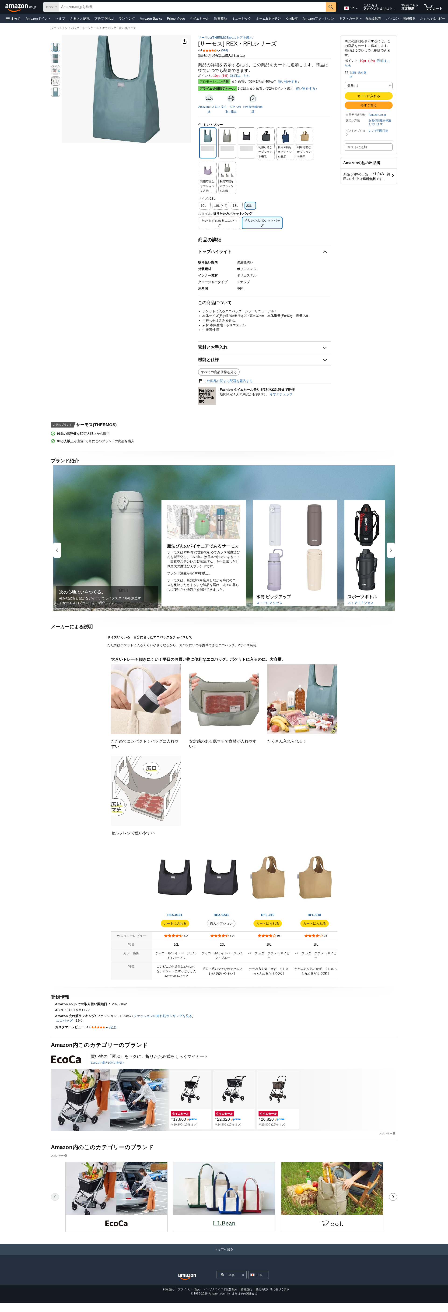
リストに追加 (357, 147)
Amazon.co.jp (377, 114)
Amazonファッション (318, 18)
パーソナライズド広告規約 (220, 1289)
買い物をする (288, 81)
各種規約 (246, 1289)
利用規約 (168, 1289)
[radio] (55, 47)
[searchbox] (192, 7)
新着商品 (220, 18)
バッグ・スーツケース (85, 28)
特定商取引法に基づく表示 (272, 1289)
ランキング (127, 18)
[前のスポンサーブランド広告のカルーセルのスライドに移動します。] (55, 1196)
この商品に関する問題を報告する (228, 381)
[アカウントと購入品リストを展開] (395, 9)
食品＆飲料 (373, 18)
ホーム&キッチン (268, 18)
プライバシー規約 (189, 1289)
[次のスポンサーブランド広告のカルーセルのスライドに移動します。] (393, 1196)
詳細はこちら (240, 75)
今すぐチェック (281, 394)
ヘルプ (60, 18)
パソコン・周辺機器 (401, 18)
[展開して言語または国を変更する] (356, 8)
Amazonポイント (38, 18)
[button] (13, 18)
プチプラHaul (104, 18)
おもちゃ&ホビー (432, 18)
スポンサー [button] (385, 1133)
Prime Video (176, 18)
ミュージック (241, 18)
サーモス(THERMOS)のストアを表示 (225, 37)
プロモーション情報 (214, 81)
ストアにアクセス (269, 603)
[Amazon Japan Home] (187, 1277)
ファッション (59, 28)
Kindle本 (292, 18)
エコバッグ (64, 1020)
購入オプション (221, 923)
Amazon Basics (151, 18)
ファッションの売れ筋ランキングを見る (162, 1016)
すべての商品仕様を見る (219, 372)
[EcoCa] (66, 1059)
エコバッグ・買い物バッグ (119, 28)
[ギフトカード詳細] (361, 18)
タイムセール (199, 18)
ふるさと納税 (80, 18)
